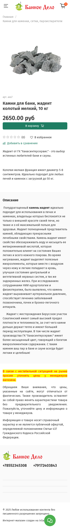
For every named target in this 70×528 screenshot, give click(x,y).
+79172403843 (45, 465)
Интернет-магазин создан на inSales (25, 520)
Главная (8, 16)
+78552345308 (15, 465)
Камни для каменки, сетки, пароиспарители (32, 21)
